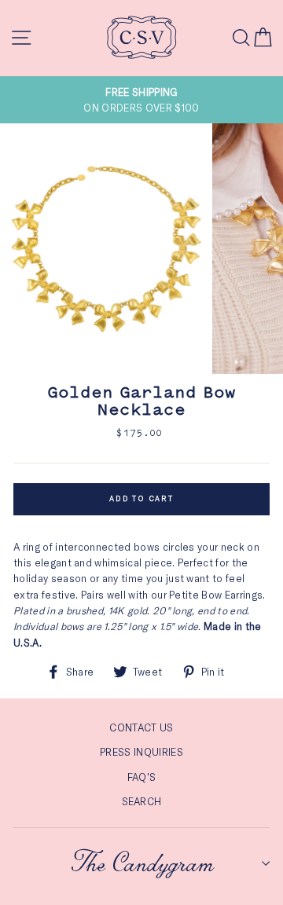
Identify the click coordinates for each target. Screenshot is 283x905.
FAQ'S (141, 777)
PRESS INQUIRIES (141, 752)
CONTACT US (141, 727)
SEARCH (142, 801)
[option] (141, 100)
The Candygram (142, 863)
